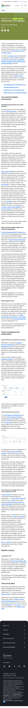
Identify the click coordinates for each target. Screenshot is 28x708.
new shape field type (19, 319)
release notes (5, 594)
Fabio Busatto (14, 24)
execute (8, 201)
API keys (8, 419)
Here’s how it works (7, 171)
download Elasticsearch (8, 601)
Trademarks (6, 673)
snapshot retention (7, 359)
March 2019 (6, 494)
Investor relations (9, 642)
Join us (5, 630)
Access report (23, 1)
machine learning (6, 63)
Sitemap (14, 675)
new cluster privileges (14, 417)
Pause (3, 542)
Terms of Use (13, 673)
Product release (18, 18)
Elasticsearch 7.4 (6, 346)
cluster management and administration (13, 61)
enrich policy (5, 184)
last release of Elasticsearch (13, 415)
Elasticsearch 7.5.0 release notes (14, 90)
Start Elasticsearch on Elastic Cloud (15, 84)
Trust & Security (8, 638)
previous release (13, 56)
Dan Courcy (6, 24)
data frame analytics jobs (18, 561)
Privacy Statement (7, 675)
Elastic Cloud (7, 53)
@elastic (8, 605)
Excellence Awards (9, 647)
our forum (18, 605)
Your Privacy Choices (18, 700)
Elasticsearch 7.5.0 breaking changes (15, 92)
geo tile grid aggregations (18, 239)
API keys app (8, 422)
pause (14, 516)
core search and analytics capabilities (12, 59)
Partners (6, 634)
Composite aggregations (8, 232)
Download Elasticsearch (11, 87)
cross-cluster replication (18, 498)
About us (6, 625)
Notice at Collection (7, 700)
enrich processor (11, 111)
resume (21, 516)
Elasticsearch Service (18, 51)
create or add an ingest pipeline (11, 207)
